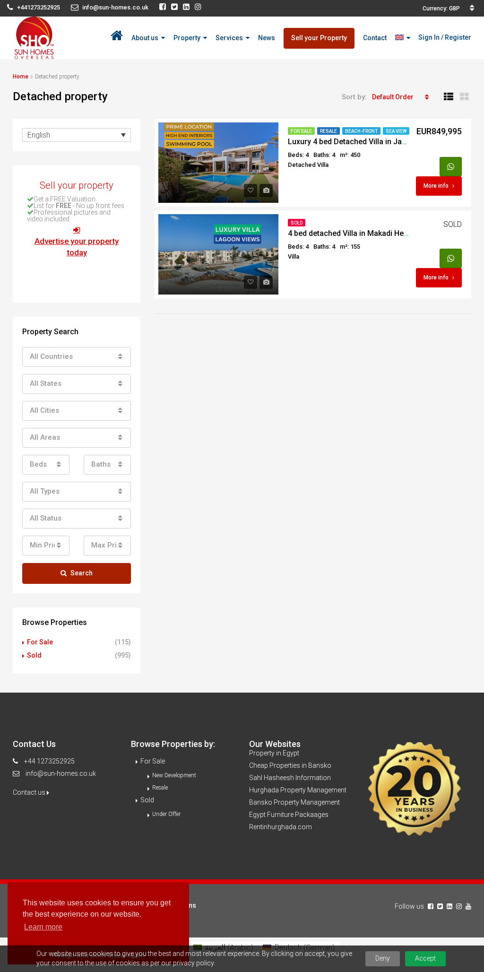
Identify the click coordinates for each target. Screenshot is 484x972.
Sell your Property (319, 38)
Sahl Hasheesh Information (290, 777)
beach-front (361, 131)
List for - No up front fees (79, 205)
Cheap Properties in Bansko (290, 765)
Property (186, 38)
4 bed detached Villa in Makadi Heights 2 (357, 233)
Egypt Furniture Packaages (288, 814)
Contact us (30, 792)
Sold (296, 223)
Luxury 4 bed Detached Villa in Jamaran (356, 141)
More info (436, 185)
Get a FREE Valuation (64, 199)
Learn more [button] (43, 927)
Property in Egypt (274, 753)
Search (81, 573)
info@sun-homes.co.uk (61, 773)
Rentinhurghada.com (280, 827)
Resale (328, 131)
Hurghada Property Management (297, 790)
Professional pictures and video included (69, 215)
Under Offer (166, 814)
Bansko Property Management (294, 802)
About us (144, 38)
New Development (174, 775)
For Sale (301, 131)
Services (229, 38)
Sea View (396, 131)
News (266, 38)
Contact (375, 38)
